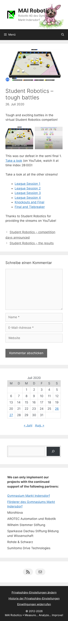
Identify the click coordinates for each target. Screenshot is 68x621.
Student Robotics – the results (32, 243)
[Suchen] (53, 451)
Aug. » (39, 425)
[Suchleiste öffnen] (62, 34)
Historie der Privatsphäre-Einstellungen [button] (34, 598)
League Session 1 (27, 183)
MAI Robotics (35, 10)
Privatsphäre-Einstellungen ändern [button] (34, 592)
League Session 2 (28, 188)
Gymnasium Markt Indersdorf (28, 496)
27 (11, 415)
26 (57, 408)
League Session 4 (28, 197)
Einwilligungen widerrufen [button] (34, 604)
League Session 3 (28, 193)
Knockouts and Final (29, 202)
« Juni (28, 425)
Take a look (13, 160)
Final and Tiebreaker (30, 207)
